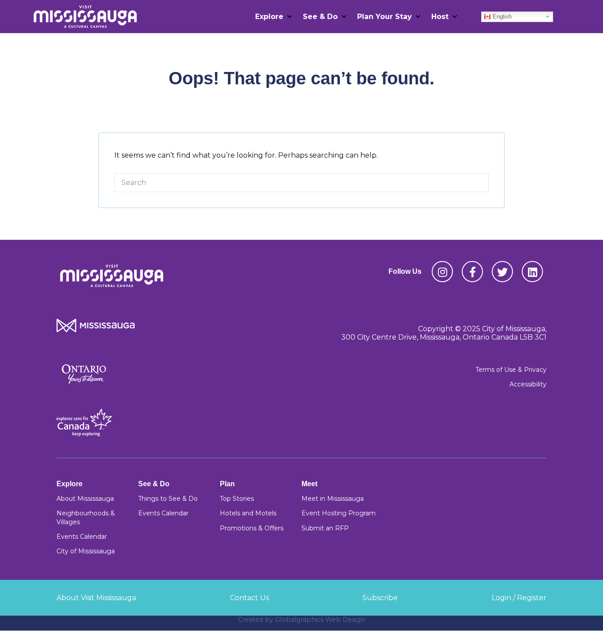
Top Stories (237, 499)
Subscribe (380, 598)
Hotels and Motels (248, 513)
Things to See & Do (168, 499)
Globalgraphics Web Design (320, 620)
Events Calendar (82, 537)
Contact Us (249, 598)
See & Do (320, 16)
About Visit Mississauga (96, 598)
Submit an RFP (325, 528)
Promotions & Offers (251, 528)
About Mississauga (85, 499)
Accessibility (527, 384)
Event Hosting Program (339, 513)
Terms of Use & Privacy (510, 370)
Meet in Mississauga (333, 499)
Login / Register (519, 598)
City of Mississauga (86, 551)
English (501, 16)
